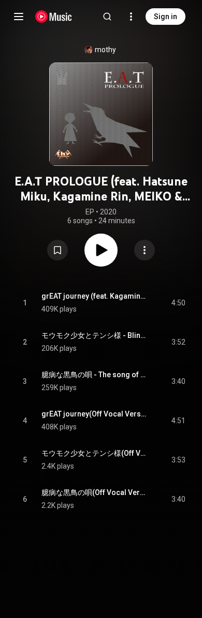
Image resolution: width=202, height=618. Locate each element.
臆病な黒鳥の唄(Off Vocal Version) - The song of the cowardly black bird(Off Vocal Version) (94, 492)
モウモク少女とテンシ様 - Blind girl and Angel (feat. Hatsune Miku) (94, 335)
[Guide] (18, 16)
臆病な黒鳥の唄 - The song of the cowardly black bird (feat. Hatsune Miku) (94, 374)
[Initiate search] (107, 16)
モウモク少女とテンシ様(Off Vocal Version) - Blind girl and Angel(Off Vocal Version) (94, 453)
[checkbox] (178, 303)
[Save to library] (57, 250)
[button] (57, 250)
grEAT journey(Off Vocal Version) (94, 414)
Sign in (165, 16)
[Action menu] (144, 250)
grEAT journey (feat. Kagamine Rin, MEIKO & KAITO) (94, 296)
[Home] (53, 16)
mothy (105, 49)
